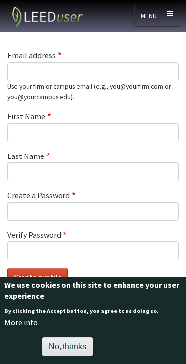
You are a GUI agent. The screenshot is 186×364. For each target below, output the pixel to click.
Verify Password (34, 235)
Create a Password (38, 195)
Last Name (25, 156)
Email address (31, 55)
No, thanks (67, 346)
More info (21, 322)
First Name (26, 116)
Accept (22, 347)
